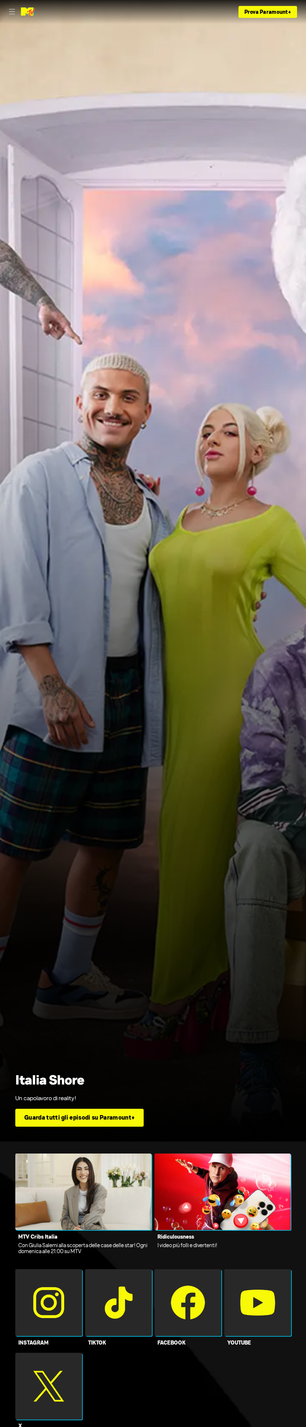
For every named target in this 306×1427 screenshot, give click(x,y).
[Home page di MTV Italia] (28, 11)
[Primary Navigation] (12, 12)
